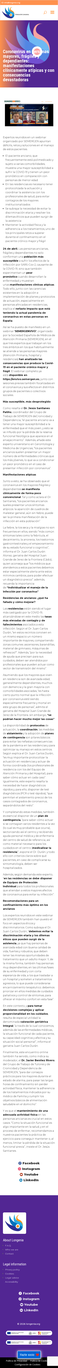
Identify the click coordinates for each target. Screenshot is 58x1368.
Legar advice (12, 1277)
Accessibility (11, 1281)
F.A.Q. (8, 1245)
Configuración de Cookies (27, 1364)
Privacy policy (12, 1269)
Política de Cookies (39, 1360)
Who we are (11, 1249)
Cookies (9, 1273)
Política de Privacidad (16, 1360)
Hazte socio (27, 1355)
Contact (9, 1253)
